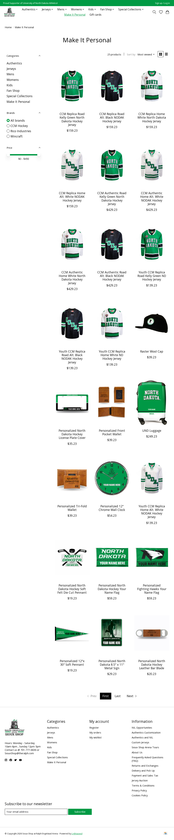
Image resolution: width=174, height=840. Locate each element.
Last (118, 696)
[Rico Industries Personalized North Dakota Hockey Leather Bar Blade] (151, 633)
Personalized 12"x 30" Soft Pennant (72, 663)
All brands (18, 120)
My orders (95, 732)
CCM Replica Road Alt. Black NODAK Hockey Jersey (111, 117)
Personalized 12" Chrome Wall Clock (112, 508)
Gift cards (95, 14)
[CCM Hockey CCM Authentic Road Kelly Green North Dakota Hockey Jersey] (111, 165)
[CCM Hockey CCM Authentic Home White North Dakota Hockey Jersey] (72, 244)
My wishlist (95, 737)
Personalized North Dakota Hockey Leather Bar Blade (151, 664)
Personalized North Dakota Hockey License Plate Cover (72, 434)
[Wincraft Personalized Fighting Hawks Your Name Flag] (151, 557)
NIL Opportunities (142, 727)
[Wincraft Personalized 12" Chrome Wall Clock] (111, 478)
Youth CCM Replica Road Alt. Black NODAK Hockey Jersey (72, 356)
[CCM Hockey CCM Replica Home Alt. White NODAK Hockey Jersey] (72, 165)
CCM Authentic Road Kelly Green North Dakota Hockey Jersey (111, 198)
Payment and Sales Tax (145, 775)
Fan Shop (13, 91)
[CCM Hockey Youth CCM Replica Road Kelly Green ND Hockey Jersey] (151, 244)
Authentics (14, 63)
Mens (10, 74)
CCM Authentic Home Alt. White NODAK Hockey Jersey (151, 198)
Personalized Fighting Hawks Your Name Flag (151, 588)
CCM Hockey (19, 126)
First (105, 696)
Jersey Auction (140, 780)
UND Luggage (151, 430)
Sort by (131, 54)
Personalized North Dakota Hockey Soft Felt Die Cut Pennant (72, 588)
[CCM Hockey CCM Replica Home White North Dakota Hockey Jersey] (151, 86)
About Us (137, 752)
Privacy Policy (139, 790)
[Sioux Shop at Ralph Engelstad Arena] (9, 12)
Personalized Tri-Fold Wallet (72, 508)
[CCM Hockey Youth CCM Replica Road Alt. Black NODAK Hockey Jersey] (72, 323)
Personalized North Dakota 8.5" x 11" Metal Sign (112, 664)
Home (8, 27)
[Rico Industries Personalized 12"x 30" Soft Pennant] (72, 633)
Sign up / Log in (162, 3)
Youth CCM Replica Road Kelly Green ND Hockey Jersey (151, 275)
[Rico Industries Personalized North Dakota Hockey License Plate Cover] (72, 402)
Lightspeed (77, 833)
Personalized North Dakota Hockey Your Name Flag (112, 588)
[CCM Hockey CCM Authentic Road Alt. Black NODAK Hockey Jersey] (111, 244)
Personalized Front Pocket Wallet (112, 432)
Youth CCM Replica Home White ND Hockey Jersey (112, 355)
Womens (13, 80)
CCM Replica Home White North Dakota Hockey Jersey (151, 117)
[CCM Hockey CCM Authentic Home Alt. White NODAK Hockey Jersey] (151, 165)
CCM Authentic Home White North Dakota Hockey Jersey (72, 277)
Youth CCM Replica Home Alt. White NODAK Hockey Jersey (151, 511)
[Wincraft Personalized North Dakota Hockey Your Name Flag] (111, 557)
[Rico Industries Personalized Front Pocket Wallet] (111, 402)
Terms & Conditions (143, 785)
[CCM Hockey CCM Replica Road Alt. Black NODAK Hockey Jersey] (111, 86)
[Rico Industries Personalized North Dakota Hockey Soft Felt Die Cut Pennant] (72, 557)
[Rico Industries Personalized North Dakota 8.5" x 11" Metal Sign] (111, 633)
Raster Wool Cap (151, 351)
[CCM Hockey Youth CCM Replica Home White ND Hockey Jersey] (111, 323)
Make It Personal (74, 14)
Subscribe (79, 811)
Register (94, 727)
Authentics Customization (146, 732)
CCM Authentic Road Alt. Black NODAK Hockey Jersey (111, 275)
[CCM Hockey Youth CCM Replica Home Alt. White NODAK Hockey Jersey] (151, 478)
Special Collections (19, 96)
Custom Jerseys (140, 742)
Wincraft (17, 136)
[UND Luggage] (151, 402)
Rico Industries (21, 131)
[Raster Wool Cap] (151, 323)
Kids (10, 85)
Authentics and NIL (142, 737)
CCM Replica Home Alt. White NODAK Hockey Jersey (72, 196)
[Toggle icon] (154, 12)
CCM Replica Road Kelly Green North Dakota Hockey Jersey (72, 119)
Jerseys (11, 69)
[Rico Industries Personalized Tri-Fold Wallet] (72, 478)
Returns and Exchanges (145, 765)
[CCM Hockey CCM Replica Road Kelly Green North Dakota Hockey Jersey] (72, 86)
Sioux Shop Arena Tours (145, 747)
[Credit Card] (165, 833)
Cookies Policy (140, 795)
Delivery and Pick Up (143, 770)
